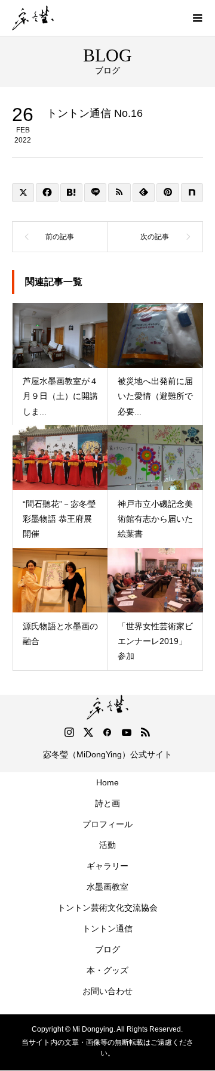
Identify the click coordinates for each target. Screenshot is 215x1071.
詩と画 (107, 803)
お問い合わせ (107, 991)
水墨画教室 (107, 887)
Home (107, 782)
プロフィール (107, 824)
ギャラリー (107, 866)
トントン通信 (107, 928)
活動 (107, 845)
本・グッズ (107, 970)
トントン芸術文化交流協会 (107, 907)
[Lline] (95, 192)
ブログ (107, 949)
